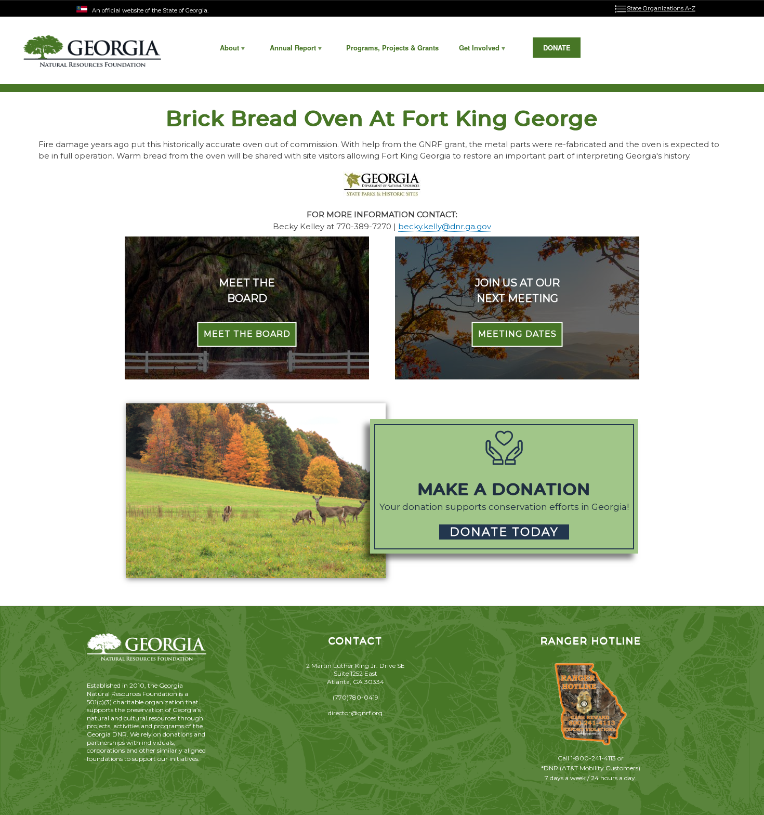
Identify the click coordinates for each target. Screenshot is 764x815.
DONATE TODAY (504, 532)
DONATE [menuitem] (557, 47)
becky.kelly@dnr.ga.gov (444, 226)
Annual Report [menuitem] (287, 50)
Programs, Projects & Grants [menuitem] (392, 47)
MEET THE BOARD (247, 334)
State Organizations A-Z (661, 8)
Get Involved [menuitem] (474, 50)
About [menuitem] (225, 50)
